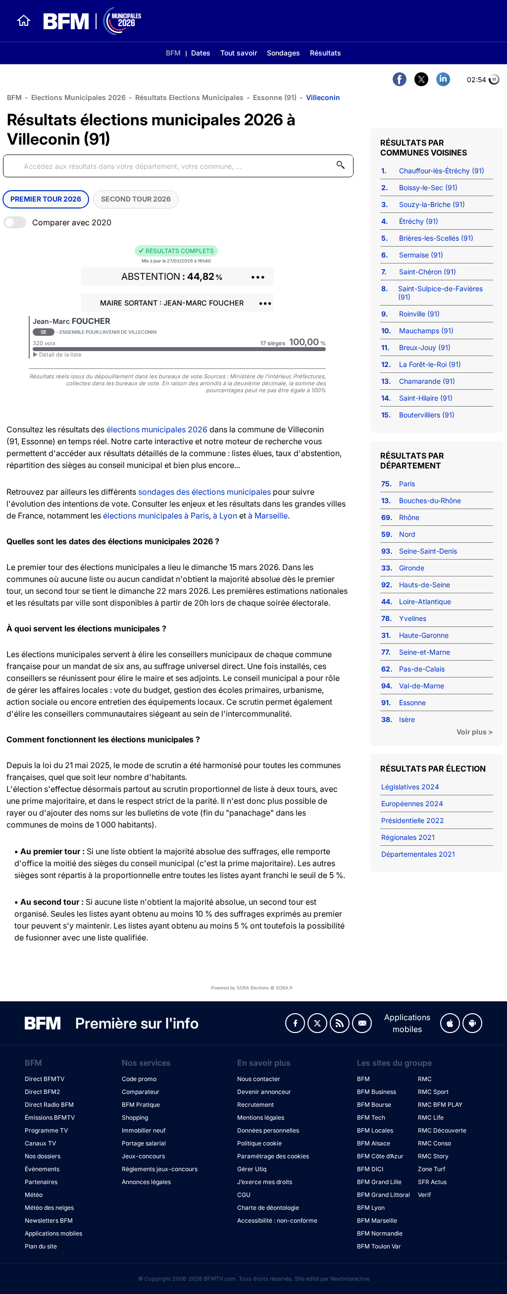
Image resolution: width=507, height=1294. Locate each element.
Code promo (139, 1079)
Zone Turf (431, 1169)
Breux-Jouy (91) (425, 347)
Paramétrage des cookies (273, 1156)
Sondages (283, 53)
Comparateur (140, 1091)
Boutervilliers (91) (427, 415)
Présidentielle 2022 (412, 820)
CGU (244, 1194)
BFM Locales (375, 1130)
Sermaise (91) (421, 255)
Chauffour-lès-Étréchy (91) (441, 170)
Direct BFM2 (42, 1091)
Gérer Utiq (251, 1169)
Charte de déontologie (268, 1207)
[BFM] (24, 20)
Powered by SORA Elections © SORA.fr (252, 987)
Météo (34, 1194)
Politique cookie (259, 1143)
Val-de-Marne (421, 685)
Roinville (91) (419, 314)
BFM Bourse (374, 1104)
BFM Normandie (380, 1233)
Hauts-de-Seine (424, 584)
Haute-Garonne (424, 635)
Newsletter (362, 1023)
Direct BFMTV (44, 1079)
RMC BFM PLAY (440, 1104)
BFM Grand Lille (379, 1182)
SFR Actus (432, 1182)
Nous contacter (258, 1079)
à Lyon (225, 515)
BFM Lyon (371, 1207)
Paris (407, 483)
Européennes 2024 (412, 803)
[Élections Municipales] (86, 21)
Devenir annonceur (264, 1091)
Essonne (412, 702)
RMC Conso (434, 1143)
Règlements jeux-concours (160, 1169)
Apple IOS (450, 1023)
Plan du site (41, 1246)
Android (472, 1023)
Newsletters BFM (49, 1220)
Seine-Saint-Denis (428, 551)
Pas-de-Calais (422, 669)
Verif (424, 1194)
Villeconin (323, 97)
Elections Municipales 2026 (78, 97)
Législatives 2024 (410, 786)
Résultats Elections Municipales (189, 97)
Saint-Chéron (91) (427, 271)
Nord (407, 534)
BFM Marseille (377, 1220)
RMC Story (433, 1156)
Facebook (295, 1023)
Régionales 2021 (408, 837)
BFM (173, 53)
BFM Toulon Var (379, 1246)
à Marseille (268, 515)
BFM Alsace (373, 1143)
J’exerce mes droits (264, 1182)
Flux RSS (340, 1023)
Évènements (42, 1169)
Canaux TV (40, 1143)
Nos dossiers (42, 1156)
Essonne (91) (275, 97)
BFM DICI (370, 1169)
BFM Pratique (141, 1104)
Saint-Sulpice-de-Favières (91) (440, 292)
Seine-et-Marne (424, 652)
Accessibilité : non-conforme (277, 1220)
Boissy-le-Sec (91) (428, 187)
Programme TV (46, 1130)
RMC (425, 1079)
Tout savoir (238, 53)
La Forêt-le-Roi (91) (430, 364)
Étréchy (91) (418, 221)
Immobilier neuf (143, 1130)
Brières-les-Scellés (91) (436, 238)
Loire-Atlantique (425, 601)
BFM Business (376, 1091)
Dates (200, 53)
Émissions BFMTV (50, 1117)
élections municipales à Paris (156, 515)
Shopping (135, 1117)
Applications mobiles (53, 1233)
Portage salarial (144, 1143)
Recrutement (255, 1104)
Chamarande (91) (427, 381)
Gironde (411, 568)
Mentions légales (260, 1117)
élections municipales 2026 (156, 429)
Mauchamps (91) (426, 330)
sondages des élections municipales (204, 492)
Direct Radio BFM (49, 1104)
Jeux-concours (143, 1156)
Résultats (325, 53)
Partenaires (41, 1182)
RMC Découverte (442, 1130)
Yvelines (412, 618)
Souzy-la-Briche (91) (432, 204)
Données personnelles (268, 1130)
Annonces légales (146, 1182)
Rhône (409, 517)
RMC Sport (433, 1091)
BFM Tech (371, 1117)
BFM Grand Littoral (383, 1194)
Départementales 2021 (418, 854)
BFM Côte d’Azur (380, 1156)
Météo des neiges (49, 1207)
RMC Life (431, 1117)
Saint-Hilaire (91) (426, 398)
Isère (407, 719)
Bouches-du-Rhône (430, 500)
